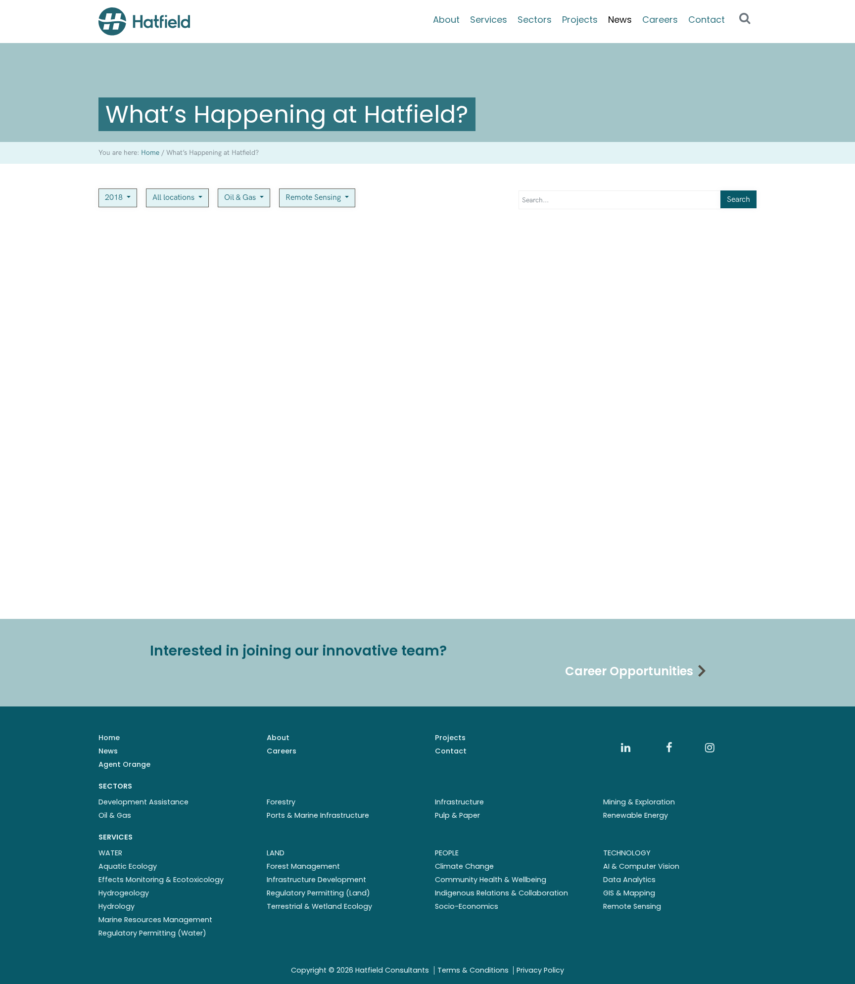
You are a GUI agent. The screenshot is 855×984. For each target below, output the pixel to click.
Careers (660, 19)
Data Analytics (629, 880)
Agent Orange (124, 764)
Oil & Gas (241, 197)
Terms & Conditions (473, 970)
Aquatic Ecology (127, 866)
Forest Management (303, 866)
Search (738, 199)
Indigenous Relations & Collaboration (501, 893)
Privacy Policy (540, 970)
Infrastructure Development (316, 880)
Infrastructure (459, 802)
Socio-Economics (466, 906)
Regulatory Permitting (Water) (152, 933)
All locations (174, 197)
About (446, 19)
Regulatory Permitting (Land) (318, 893)
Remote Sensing (314, 197)
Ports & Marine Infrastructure (318, 815)
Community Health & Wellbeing (490, 880)
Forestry (281, 802)
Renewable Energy (635, 815)
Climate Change (464, 866)
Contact (706, 19)
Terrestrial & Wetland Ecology (319, 906)
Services (488, 19)
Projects (580, 19)
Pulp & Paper (457, 815)
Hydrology (116, 906)
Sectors (535, 19)
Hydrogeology (123, 893)
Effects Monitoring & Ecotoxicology (161, 880)
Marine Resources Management (155, 920)
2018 (115, 197)
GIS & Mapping (629, 893)
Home (109, 738)
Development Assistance (143, 802)
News (620, 19)
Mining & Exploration (639, 802)
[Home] (144, 21)
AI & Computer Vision (641, 866)
